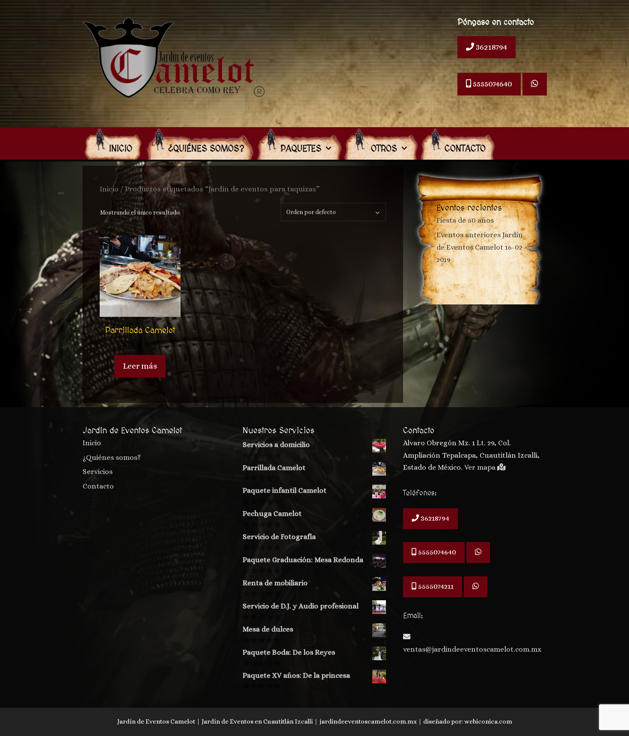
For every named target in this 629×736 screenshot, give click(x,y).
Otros (382, 149)
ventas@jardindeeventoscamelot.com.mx (472, 649)
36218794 (490, 46)
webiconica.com (488, 721)
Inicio (120, 149)
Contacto (465, 149)
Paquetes (300, 149)
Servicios (98, 472)
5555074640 (491, 83)
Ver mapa (480, 467)
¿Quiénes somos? (206, 149)
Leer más (140, 365)
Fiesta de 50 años (465, 220)
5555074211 (435, 586)
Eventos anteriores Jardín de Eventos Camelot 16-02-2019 (480, 247)
